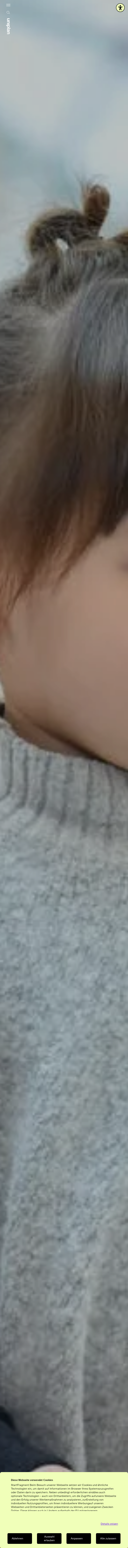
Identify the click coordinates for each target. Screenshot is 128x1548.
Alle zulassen (108, 1538)
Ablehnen (17, 1538)
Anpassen (77, 1538)
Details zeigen (109, 1524)
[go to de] (8, 26)
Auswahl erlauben (49, 1538)
